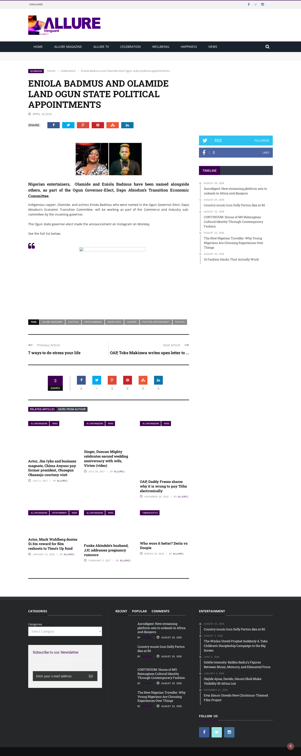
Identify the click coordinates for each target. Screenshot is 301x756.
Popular (139, 611)
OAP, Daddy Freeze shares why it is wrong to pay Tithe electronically (163, 486)
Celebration (130, 47)
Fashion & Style (150, 512)
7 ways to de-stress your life (54, 352)
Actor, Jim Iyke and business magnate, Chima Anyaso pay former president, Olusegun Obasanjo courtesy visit (52, 468)
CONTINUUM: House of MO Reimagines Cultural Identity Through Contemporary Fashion (161, 673)
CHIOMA (146, 637)
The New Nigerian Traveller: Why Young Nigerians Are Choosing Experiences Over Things (161, 696)
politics (179, 321)
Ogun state (114, 321)
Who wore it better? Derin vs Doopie (164, 545)
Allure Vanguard (52, 321)
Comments (160, 611)
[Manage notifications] (290, 746)
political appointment (155, 321)
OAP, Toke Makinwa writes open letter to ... (149, 352)
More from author (72, 409)
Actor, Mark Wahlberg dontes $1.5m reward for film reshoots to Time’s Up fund (52, 544)
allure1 (62, 480)
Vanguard (36, 4)
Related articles (42, 409)
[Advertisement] (236, 96)
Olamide (132, 321)
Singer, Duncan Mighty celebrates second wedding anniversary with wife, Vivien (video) (106, 458)
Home (38, 47)
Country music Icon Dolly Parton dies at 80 (57, 58)
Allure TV (101, 47)
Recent (121, 611)
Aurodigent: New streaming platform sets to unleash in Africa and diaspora (79, 54)
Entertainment (59, 512)
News (212, 47)
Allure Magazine (68, 47)
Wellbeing (160, 47)
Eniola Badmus (93, 321)
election (73, 321)
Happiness (189, 47)
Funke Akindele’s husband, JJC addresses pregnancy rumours (106, 550)
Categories (35, 624)
